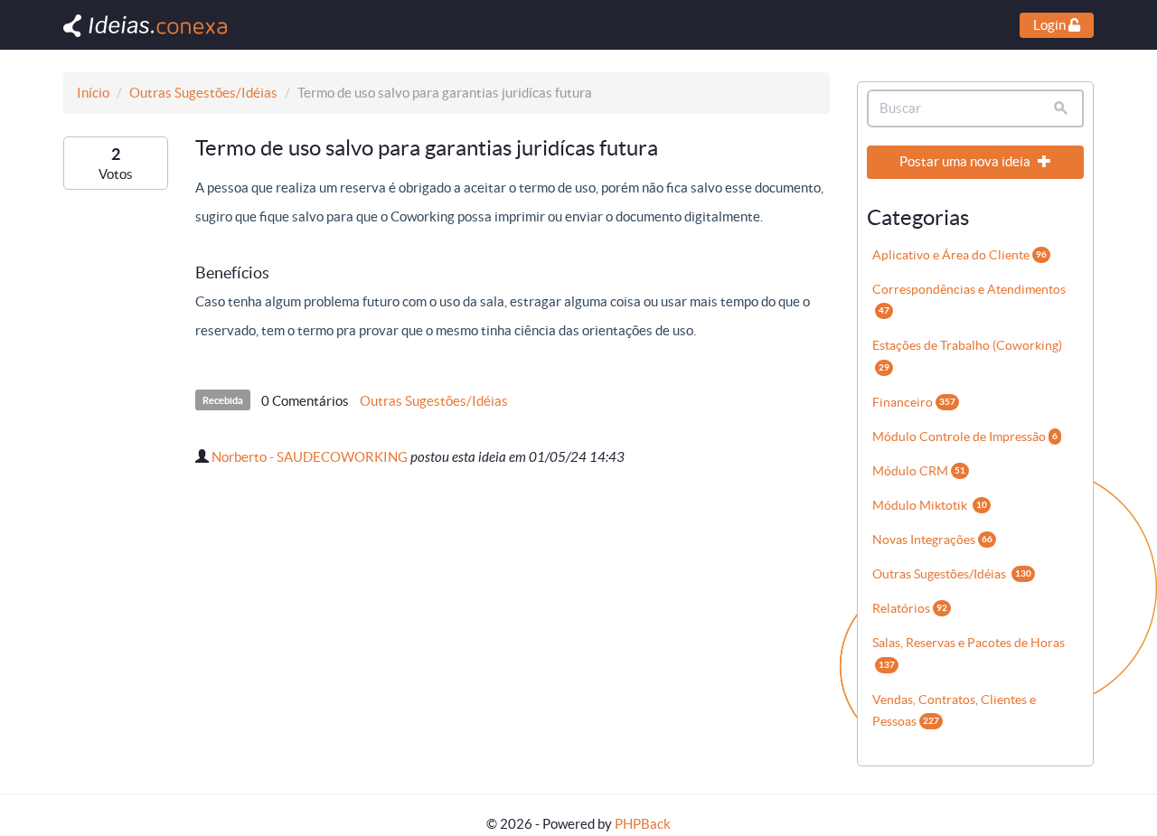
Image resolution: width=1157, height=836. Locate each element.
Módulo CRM (918, 471)
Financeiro (913, 402)
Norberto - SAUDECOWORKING (310, 457)
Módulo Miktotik (929, 505)
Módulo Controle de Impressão (965, 436)
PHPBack (643, 823)
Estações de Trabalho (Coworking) (967, 354)
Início (93, 92)
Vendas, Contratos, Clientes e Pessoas (954, 710)
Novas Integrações (932, 539)
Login (1050, 25)
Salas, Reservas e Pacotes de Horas (968, 652)
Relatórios (909, 608)
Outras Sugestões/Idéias (203, 92)
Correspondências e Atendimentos (969, 298)
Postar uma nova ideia (966, 161)
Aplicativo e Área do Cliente (959, 255)
